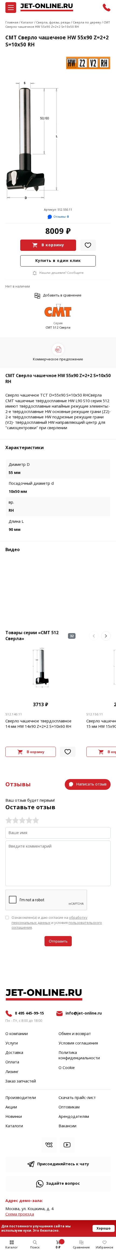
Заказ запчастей (20, 1081)
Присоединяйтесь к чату (63, 1164)
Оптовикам (69, 1107)
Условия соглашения (78, 1043)
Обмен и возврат (75, 1034)
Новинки (13, 1116)
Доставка (14, 1053)
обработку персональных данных (49, 920)
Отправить (58, 941)
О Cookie (67, 1068)
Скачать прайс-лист (77, 1098)
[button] (93, 636)
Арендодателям (74, 1116)
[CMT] (58, 311)
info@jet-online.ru (84, 1013)
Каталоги (14, 1126)
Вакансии (67, 1126)
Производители (20, 1098)
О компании (16, 1034)
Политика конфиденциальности (79, 1055)
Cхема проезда (19, 1214)
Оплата (12, 1062)
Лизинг (12, 1072)
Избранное (104, 1247)
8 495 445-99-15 (29, 1013)
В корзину (53, 245)
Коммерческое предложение (58, 359)
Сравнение (81, 1247)
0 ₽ (58, 1247)
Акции (11, 1107)
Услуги (11, 1043)
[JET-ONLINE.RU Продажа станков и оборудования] (46, 7)
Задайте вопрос (63, 1183)
